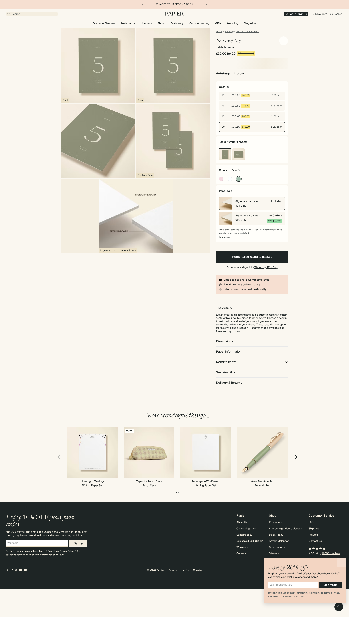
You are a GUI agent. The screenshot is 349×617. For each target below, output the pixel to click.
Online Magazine (246, 528)
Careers (241, 553)
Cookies (197, 570)
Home (219, 31)
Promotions (275, 522)
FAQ (311, 522)
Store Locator (277, 547)
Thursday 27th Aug (266, 268)
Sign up (78, 543)
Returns (313, 535)
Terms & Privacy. (332, 593)
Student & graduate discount (286, 528)
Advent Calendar (279, 541)
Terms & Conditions (49, 551)
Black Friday (276, 535)
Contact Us (315, 541)
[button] (341, 562)
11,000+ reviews (331, 553)
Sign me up (330, 585)
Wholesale (242, 547)
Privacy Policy (67, 551)
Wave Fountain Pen (262, 481)
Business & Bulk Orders (249, 541)
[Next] (296, 457)
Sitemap (274, 553)
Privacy (172, 570)
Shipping (314, 528)
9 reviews (239, 74)
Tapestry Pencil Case (149, 481)
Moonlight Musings (92, 481)
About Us (241, 522)
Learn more (225, 237)
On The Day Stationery (247, 31)
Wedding (229, 31)
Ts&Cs (185, 570)
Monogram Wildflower (206, 481)
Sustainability (244, 535)
